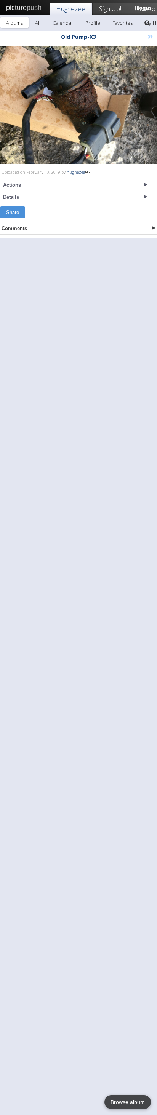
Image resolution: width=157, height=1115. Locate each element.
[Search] (147, 23)
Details (11, 197)
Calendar (63, 22)
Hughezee (70, 8)
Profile (92, 22)
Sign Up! (110, 8)
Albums (14, 22)
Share (12, 212)
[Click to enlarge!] (78, 105)
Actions (12, 185)
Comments (14, 228)
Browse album (128, 1102)
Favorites (122, 22)
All (37, 22)
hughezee (76, 172)
